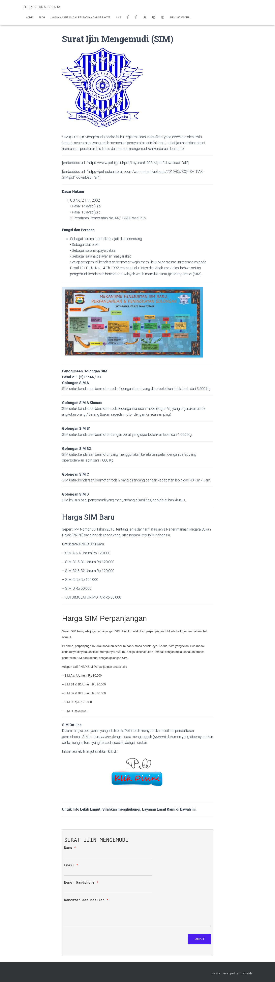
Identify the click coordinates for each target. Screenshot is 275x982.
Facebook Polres (128, 17)
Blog (42, 17)
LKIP (118, 17)
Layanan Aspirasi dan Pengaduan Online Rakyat (80, 17)
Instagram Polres (162, 17)
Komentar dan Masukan (86, 900)
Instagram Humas (153, 17)
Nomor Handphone (81, 882)
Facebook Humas (136, 17)
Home (29, 17)
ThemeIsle (245, 973)
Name (70, 848)
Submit (199, 938)
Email (71, 865)
